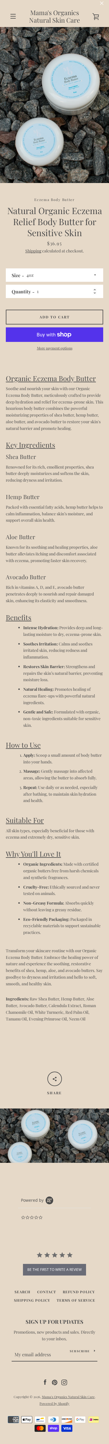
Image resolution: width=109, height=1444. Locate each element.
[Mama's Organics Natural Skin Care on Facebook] (45, 1382)
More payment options (54, 348)
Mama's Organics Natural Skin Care (54, 16)
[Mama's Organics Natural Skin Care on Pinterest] (55, 1382)
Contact (46, 1291)
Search (23, 1291)
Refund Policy (79, 1291)
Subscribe (80, 1351)
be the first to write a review (54, 1269)
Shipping (33, 251)
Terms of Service (76, 1300)
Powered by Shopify (54, 1403)
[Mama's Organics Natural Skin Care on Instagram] (64, 1382)
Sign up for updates (54, 1321)
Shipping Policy (32, 1300)
